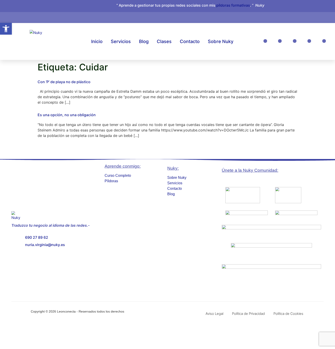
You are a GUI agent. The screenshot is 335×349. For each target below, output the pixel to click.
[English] (306, 16)
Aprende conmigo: (123, 166)
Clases (164, 41)
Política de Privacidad (248, 313)
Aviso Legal (214, 313)
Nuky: (173, 168)
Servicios (121, 41)
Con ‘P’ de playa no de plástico (64, 82)
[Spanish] (310, 16)
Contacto (190, 41)
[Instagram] (265, 41)
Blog (144, 41)
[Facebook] (280, 41)
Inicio (97, 41)
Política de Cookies (288, 313)
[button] (6, 29)
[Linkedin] (294, 41)
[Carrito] (297, 15)
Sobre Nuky (220, 41)
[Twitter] (324, 41)
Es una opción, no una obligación (67, 115)
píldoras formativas (233, 5)
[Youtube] (309, 41)
